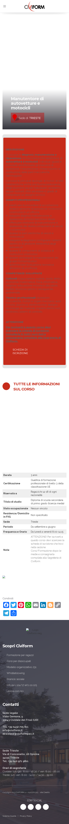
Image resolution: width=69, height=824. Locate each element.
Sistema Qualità (9, 816)
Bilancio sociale (15, 679)
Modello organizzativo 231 (21, 667)
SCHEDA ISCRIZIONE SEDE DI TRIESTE (30, 443)
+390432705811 (25, 455)
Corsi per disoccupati (19, 661)
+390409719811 (25, 458)
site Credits (45, 792)
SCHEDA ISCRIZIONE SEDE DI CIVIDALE (30, 436)
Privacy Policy (26, 816)
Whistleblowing (16, 673)
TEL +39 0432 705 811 (15, 726)
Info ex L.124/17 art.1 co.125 (22, 685)
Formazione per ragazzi (20, 655)
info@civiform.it (46, 455)
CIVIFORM (20, 792)
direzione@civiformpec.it (18, 733)
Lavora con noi (15, 691)
